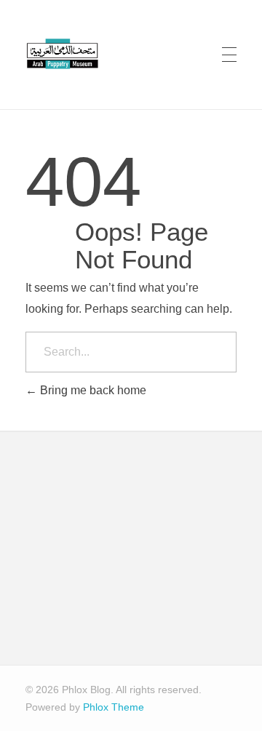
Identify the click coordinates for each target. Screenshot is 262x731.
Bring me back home (91, 390)
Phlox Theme (113, 707)
